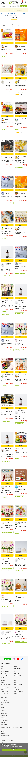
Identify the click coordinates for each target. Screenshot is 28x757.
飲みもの (3, 680)
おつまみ (16, 678)
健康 (15, 682)
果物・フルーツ (4, 673)
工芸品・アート (17, 687)
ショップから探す (5, 702)
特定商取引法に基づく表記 (7, 740)
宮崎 (2, 668)
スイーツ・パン (4, 675)
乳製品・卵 (16, 673)
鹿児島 (15, 666)
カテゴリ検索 (22, 6)
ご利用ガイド (8, 10)
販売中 (7, 43)
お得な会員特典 (19, 10)
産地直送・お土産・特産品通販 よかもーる (10, 14)
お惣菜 (2, 678)
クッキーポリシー (5, 738)
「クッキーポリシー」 (6, 748)
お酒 (15, 680)
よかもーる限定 (5, 314)
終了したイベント (18, 694)
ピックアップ (4, 700)
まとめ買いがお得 (6, 167)
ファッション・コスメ (6, 684)
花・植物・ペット (5, 687)
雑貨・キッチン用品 (18, 684)
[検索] (18, 6)
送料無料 (4, 56)
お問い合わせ (4, 724)
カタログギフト (17, 689)
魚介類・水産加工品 (5, 671)
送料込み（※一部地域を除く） (7, 203)
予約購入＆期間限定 (18, 691)
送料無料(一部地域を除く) (21, 350)
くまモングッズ (4, 689)
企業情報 (3, 731)
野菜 (15, 671)
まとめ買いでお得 (6, 92)
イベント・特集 (4, 694)
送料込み (17, 130)
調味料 (2, 682)
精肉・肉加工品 (17, 668)
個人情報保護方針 (5, 735)
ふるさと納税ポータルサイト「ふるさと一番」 (11, 727)
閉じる (14, 749)
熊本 (2, 666)
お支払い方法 (4, 713)
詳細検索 (3, 704)
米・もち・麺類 (17, 675)
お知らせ (3, 722)
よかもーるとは (4, 720)
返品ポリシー (4, 707)
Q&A (2, 742)
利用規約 (3, 733)
